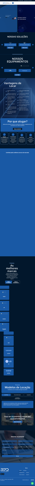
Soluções (24, 470)
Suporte (27, 474)
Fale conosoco (21, 474)
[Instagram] (3, 474)
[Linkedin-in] (1, 474)
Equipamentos (21, 472)
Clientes (27, 472)
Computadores (18, 446)
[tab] (6, 395)
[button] (13, 3)
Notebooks (24, 446)
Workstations (29, 446)
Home (20, 470)
